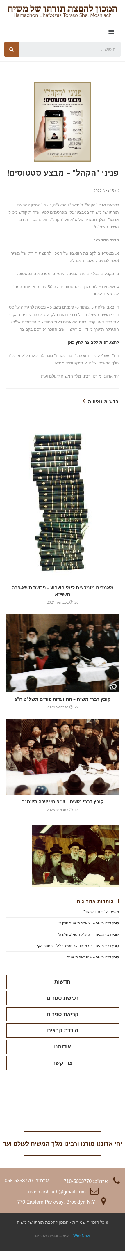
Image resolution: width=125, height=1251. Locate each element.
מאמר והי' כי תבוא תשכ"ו (101, 911)
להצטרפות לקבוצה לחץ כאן (93, 342)
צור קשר (62, 1063)
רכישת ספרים (62, 998)
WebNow (81, 1235)
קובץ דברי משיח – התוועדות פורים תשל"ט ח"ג (62, 699)
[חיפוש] (11, 49)
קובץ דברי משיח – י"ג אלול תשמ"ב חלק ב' (88, 923)
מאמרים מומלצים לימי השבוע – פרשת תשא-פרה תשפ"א (63, 590)
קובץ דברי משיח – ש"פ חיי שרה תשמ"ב (62, 801)
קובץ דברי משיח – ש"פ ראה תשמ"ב (93, 957)
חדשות (62, 982)
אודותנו (62, 1047)
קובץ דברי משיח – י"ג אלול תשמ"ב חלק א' (88, 934)
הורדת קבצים (62, 1030)
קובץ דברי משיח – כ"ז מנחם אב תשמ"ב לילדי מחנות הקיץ (77, 945)
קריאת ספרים (62, 1014)
